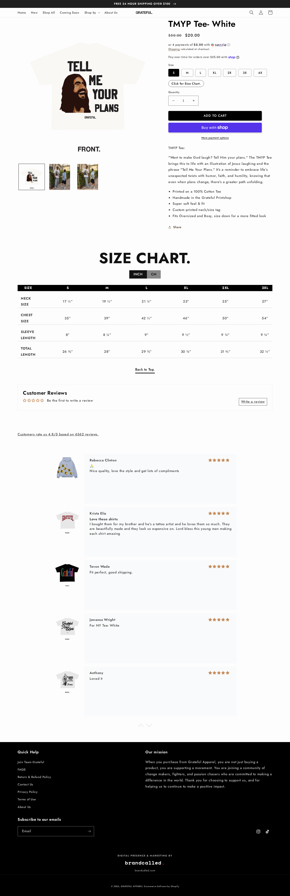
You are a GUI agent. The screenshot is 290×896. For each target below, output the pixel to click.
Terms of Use (27, 799)
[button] (92, 12)
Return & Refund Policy (34, 777)
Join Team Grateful (31, 762)
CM (153, 274)
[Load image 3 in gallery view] (88, 177)
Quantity (173, 92)
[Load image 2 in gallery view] (60, 177)
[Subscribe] (89, 831)
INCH (138, 274)
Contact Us (25, 784)
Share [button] (177, 227)
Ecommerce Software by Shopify (161, 886)
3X (245, 73)
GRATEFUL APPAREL (132, 886)
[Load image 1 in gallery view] (32, 177)
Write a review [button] (253, 401)
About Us (24, 807)
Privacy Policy (28, 792)
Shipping (174, 49)
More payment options (215, 138)
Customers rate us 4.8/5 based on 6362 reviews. (58, 434)
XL (215, 73)
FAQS (21, 769)
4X (260, 73)
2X (230, 73)
